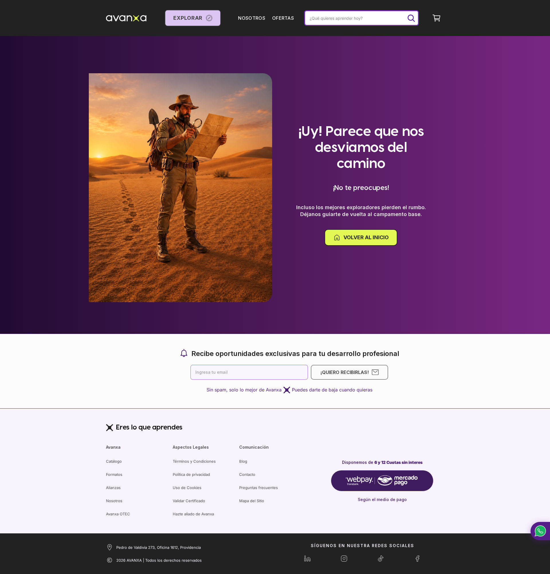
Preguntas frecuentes (258, 487)
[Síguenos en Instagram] (344, 558)
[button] (540, 531)
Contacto (247, 474)
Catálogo (114, 461)
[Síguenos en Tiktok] (381, 558)
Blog (243, 461)
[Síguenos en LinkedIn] (307, 558)
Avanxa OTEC (118, 514)
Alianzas (113, 487)
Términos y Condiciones (194, 461)
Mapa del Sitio (251, 500)
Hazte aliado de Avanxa (193, 514)
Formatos (114, 474)
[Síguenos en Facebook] (417, 558)
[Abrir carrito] (436, 18)
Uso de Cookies (187, 487)
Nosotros (114, 500)
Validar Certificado (189, 500)
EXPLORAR (188, 18)
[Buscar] (411, 18)
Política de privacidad (191, 474)
